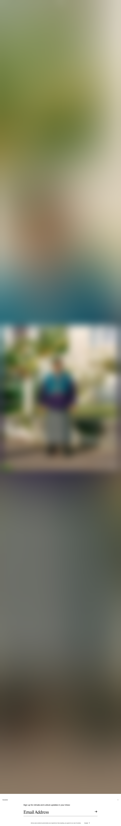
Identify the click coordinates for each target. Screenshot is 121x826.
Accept (86, 823)
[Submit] (96, 811)
